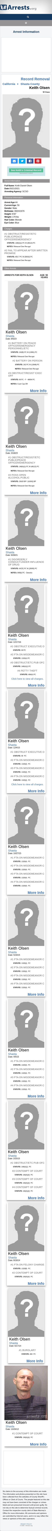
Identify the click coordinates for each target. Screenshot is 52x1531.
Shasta (10, 336)
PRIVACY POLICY (26, 1524)
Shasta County (30, 84)
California (9, 84)
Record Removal (35, 79)
